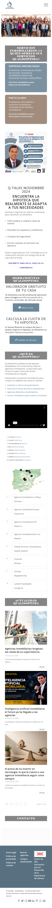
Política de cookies (11, 864)
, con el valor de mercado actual (24, 298)
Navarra (17, 443)
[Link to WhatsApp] (40, 901)
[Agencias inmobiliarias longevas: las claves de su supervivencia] (26, 628)
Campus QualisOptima (26, 860)
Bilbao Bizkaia (17, 453)
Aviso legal (11, 852)
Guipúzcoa (15, 440)
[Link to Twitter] (22, 901)
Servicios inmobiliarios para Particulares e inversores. (21, 115)
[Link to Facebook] (19, 901)
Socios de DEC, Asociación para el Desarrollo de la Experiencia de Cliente (39, 869)
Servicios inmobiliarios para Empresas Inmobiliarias (21, 83)
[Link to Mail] (44, 901)
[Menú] (44, 5)
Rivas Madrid (16, 447)
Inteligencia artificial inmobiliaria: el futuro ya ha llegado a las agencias (25, 712)
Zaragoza (19, 460)
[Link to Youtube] (29, 901)
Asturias (14, 437)
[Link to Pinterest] (37, 901)
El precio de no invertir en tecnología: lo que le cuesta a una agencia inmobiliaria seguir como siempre (24, 773)
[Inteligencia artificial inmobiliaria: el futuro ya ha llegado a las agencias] (26, 688)
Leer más (42, 667)
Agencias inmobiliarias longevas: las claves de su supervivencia (24, 650)
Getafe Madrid (16, 450)
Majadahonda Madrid (19, 457)
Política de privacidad (11, 857)
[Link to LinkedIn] (33, 901)
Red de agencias (24, 854)
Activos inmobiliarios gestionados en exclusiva (27, 395)
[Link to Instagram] (26, 901)
